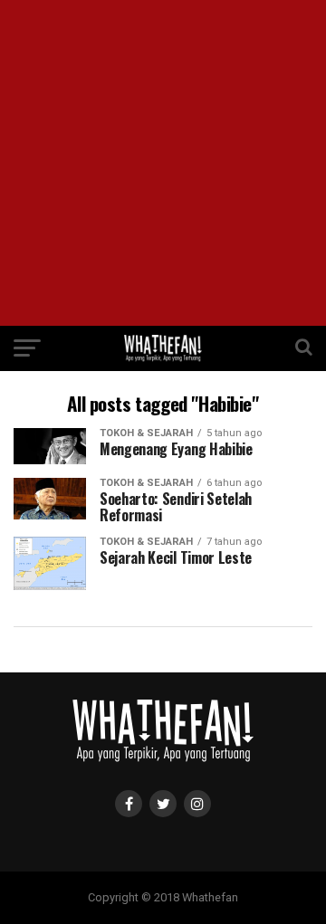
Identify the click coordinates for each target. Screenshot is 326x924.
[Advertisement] (163, 163)
